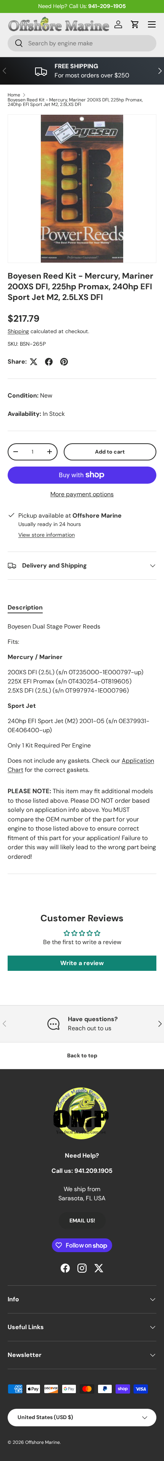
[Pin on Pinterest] (64, 361)
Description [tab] (25, 607)
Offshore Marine (42, 1442)
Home (14, 95)
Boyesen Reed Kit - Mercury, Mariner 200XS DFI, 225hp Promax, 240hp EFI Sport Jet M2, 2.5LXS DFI (75, 102)
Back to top (82, 1055)
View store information (46, 534)
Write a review (82, 963)
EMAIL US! (82, 1220)
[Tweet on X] (33, 361)
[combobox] (82, 43)
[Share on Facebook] (48, 361)
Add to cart (110, 451)
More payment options (82, 494)
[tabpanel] (82, 698)
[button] (135, 24)
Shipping (18, 331)
